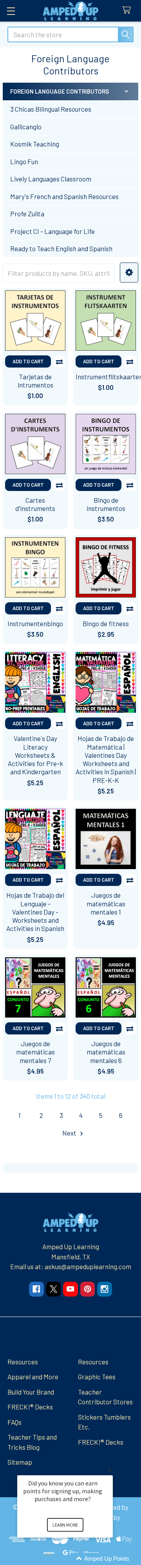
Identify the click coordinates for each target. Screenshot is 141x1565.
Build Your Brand (30, 1392)
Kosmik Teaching (34, 144)
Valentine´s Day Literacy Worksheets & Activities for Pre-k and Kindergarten (35, 754)
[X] (53, 1289)
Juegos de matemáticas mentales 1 (106, 903)
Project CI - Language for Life (52, 231)
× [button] (109, 1470)
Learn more (65, 1525)
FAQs (14, 1422)
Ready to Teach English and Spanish (61, 248)
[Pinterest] (87, 1289)
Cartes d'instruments (35, 504)
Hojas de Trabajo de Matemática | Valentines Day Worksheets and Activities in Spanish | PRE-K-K (106, 759)
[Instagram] (104, 1289)
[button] (129, 273)
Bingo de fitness (106, 623)
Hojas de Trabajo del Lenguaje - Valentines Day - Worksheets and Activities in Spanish (35, 911)
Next (70, 1133)
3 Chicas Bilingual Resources (50, 109)
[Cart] (128, 10)
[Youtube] (70, 1289)
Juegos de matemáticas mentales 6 (106, 1052)
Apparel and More (32, 1376)
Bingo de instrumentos (106, 504)
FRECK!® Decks (30, 1407)
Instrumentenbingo (35, 623)
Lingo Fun (24, 161)
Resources (22, 1362)
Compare (59, 361)
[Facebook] (36, 1289)
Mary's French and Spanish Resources (64, 196)
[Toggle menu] (11, 11)
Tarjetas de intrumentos (35, 381)
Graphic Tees (97, 1376)
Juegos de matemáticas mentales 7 (35, 1052)
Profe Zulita (27, 213)
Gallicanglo (26, 126)
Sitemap (19, 1462)
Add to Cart (28, 361)
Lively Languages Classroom (50, 179)
